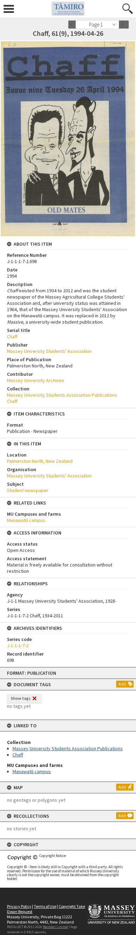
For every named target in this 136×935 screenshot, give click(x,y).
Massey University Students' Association (49, 351)
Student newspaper (27, 490)
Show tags (21, 698)
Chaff (18, 755)
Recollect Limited (55, 927)
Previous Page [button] (73, 25)
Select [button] (116, 25)
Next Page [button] (124, 25)
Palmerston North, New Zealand (40, 461)
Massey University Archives (35, 380)
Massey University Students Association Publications (68, 748)
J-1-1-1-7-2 (18, 645)
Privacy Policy (19, 906)
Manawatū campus (32, 771)
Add (122, 684)
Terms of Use (45, 906)
